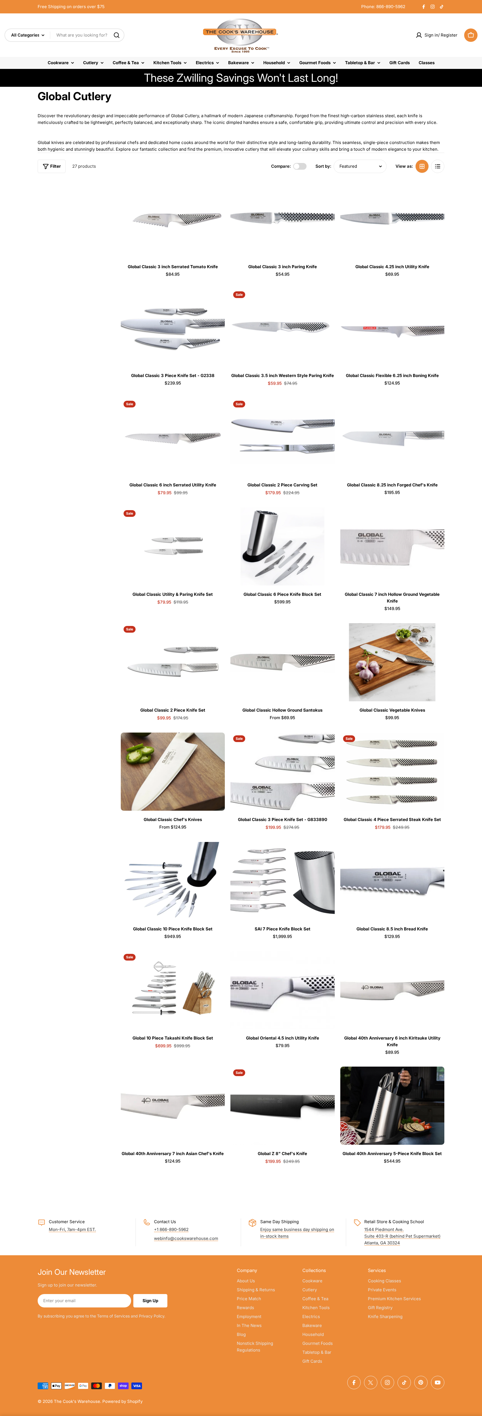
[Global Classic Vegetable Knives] (392, 662)
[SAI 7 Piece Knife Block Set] (282, 881)
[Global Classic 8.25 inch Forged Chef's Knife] (392, 437)
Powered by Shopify (122, 1401)
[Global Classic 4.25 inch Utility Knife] (392, 219)
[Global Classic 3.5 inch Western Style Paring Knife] (282, 328)
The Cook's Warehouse (77, 1401)
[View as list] (437, 166)
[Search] (116, 35)
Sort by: (323, 166)
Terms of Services (113, 1316)
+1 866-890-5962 (171, 1229)
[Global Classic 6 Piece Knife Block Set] (282, 546)
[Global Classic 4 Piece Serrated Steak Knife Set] (392, 772)
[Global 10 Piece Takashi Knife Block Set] (173, 990)
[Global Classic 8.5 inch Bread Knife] (392, 881)
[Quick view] (216, 192)
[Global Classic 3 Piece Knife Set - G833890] (282, 772)
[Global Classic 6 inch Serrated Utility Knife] (173, 437)
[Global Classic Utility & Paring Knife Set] (173, 546)
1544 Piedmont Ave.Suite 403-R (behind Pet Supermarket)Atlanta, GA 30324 (402, 1236)
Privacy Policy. (152, 1316)
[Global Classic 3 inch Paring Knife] (282, 219)
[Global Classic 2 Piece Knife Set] (173, 662)
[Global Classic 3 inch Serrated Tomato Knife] (173, 219)
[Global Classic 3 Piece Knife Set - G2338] (173, 328)
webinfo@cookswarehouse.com (186, 1238)
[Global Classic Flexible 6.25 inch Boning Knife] (392, 328)
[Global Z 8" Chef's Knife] (282, 1106)
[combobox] (64, 35)
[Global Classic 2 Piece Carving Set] (282, 437)
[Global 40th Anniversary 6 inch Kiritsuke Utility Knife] (392, 990)
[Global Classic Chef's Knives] (173, 772)
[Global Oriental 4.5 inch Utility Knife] (282, 990)
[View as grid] (422, 166)
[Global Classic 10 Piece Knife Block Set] (173, 881)
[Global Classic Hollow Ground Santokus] (282, 662)
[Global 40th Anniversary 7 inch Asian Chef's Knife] (173, 1106)
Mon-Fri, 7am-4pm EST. (72, 1229)
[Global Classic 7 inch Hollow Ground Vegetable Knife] (392, 546)
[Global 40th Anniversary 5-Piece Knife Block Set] (392, 1106)
